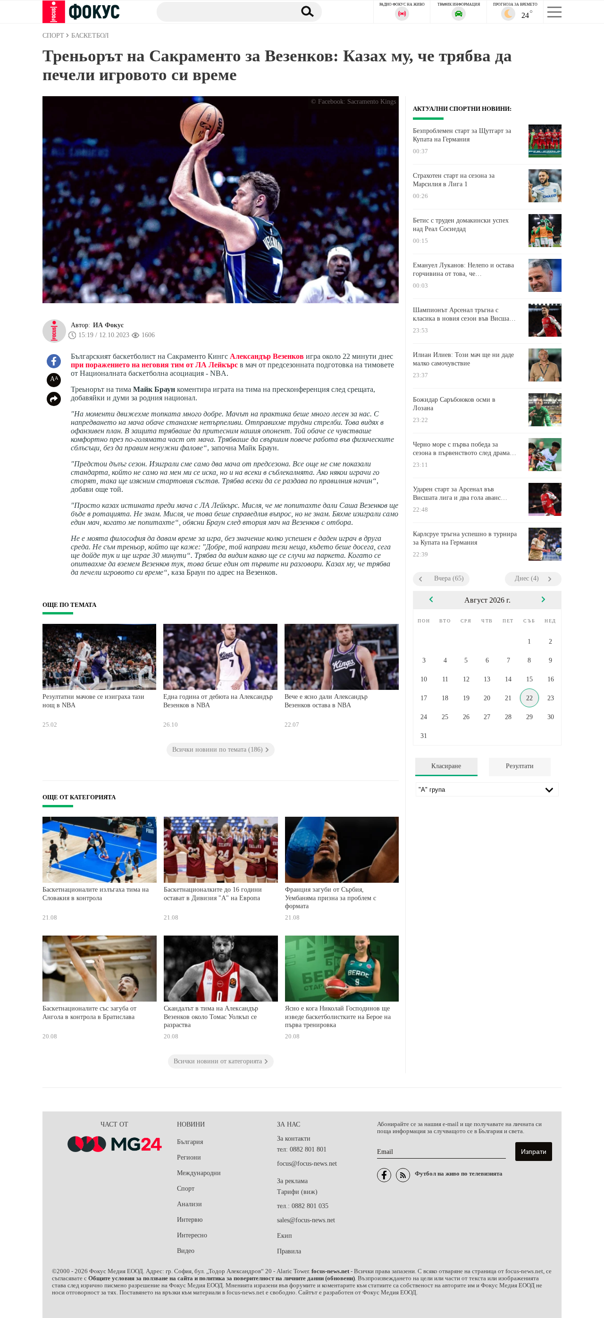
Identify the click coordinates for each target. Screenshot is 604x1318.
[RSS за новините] (403, 1175)
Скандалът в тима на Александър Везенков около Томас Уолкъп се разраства (211, 1016)
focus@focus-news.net (307, 1163)
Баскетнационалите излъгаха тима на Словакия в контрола (95, 894)
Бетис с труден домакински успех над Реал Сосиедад (461, 224)
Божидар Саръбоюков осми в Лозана (454, 404)
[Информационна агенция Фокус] (384, 1175)
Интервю (189, 1219)
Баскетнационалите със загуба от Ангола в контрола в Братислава (89, 1012)
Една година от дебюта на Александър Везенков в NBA (218, 701)
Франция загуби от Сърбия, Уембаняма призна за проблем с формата (330, 898)
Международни (199, 1173)
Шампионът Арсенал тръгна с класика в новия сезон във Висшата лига (464, 315)
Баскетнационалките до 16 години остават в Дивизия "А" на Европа (213, 894)
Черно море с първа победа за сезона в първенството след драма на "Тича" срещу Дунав (461, 449)
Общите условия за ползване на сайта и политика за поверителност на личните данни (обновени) (221, 1278)
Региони (189, 1157)
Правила (289, 1251)
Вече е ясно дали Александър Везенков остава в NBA (326, 701)
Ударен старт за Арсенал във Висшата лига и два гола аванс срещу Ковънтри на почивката (457, 494)
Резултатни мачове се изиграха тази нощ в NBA (93, 701)
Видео (185, 1250)
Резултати (520, 766)
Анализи (189, 1204)
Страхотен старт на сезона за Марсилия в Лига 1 (454, 180)
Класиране (446, 766)
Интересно (192, 1235)
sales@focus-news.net (306, 1220)
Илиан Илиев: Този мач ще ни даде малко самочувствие (463, 359)
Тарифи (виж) (297, 1191)
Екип (284, 1235)
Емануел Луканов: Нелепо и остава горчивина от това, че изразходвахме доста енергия (463, 270)
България (190, 1141)
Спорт (185, 1188)
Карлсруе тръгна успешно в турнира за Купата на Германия (465, 538)
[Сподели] (54, 399)
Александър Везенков (267, 356)
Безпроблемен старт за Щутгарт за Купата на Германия (462, 135)
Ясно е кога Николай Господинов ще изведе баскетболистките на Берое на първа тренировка (338, 1016)
